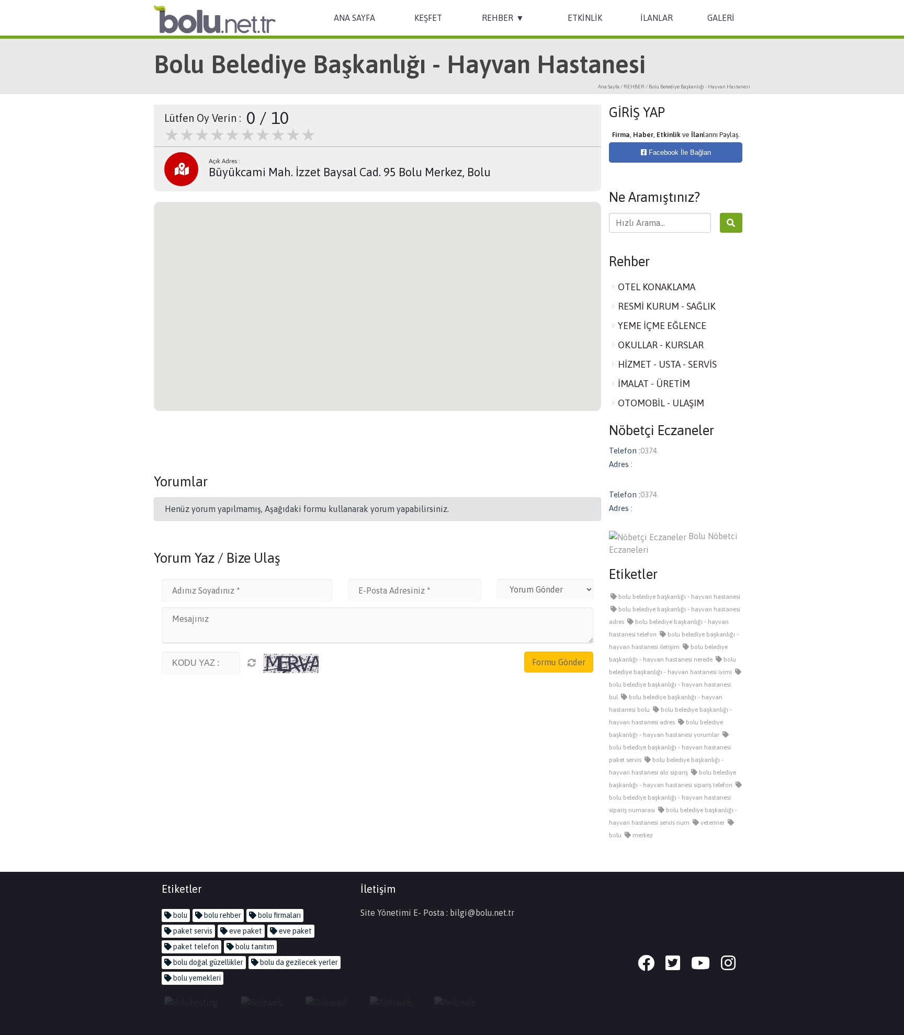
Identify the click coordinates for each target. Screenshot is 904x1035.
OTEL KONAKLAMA (655, 286)
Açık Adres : (224, 161)
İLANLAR (656, 17)
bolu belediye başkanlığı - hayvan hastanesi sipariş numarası (670, 804)
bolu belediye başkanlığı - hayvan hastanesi (678, 596)
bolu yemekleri (196, 978)
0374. (649, 450)
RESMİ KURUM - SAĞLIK (666, 306)
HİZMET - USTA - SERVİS (666, 364)
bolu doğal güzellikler (207, 962)
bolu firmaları (278, 915)
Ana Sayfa (608, 86)
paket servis (192, 931)
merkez (642, 835)
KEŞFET (428, 17)
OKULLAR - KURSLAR (660, 344)
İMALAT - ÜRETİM (653, 383)
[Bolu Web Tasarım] (262, 1001)
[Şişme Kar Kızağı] (390, 1001)
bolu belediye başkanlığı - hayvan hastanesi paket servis (670, 754)
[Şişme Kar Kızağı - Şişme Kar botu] (455, 1001)
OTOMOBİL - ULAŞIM (660, 402)
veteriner (712, 822)
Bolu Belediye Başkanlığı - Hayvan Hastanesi (699, 86)
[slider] (240, 135)
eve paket (245, 931)
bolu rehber (221, 915)
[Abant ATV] (326, 1001)
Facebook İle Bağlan (679, 152)
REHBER (497, 17)
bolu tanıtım (254, 946)
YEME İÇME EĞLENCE (661, 325)
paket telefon (195, 946)
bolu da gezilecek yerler (298, 962)
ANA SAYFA (354, 17)
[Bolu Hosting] (191, 1001)
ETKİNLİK (585, 17)
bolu (179, 915)
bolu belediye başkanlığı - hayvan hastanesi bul (670, 691)
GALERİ (720, 17)
